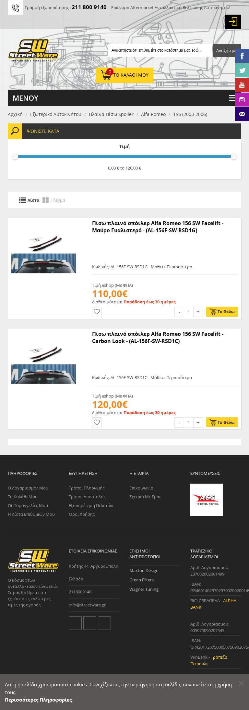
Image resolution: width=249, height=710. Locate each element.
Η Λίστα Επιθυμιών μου (31, 514)
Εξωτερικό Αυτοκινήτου (55, 114)
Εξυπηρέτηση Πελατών (91, 505)
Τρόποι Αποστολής (87, 497)
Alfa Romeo (153, 114)
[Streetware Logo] (33, 51)
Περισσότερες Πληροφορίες (38, 699)
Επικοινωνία (141, 488)
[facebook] (89, 622)
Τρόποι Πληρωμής (86, 488)
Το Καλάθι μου (23, 497)
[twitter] (75, 622)
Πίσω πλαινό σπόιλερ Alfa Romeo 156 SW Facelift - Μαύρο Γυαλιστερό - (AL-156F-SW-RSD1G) (157, 227)
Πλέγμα (58, 200)
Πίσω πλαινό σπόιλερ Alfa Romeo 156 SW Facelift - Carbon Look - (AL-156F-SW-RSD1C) (157, 337)
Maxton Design (144, 570)
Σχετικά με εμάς (145, 497)
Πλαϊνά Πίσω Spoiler (111, 114)
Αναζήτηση (227, 50)
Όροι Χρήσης (82, 514)
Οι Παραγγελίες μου (28, 505)
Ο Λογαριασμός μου (28, 488)
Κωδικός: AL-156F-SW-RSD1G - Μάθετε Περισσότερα (142, 267)
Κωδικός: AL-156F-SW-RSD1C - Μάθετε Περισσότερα (142, 377)
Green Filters (141, 580)
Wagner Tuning (144, 589)
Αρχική (15, 114)
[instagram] (104, 622)
